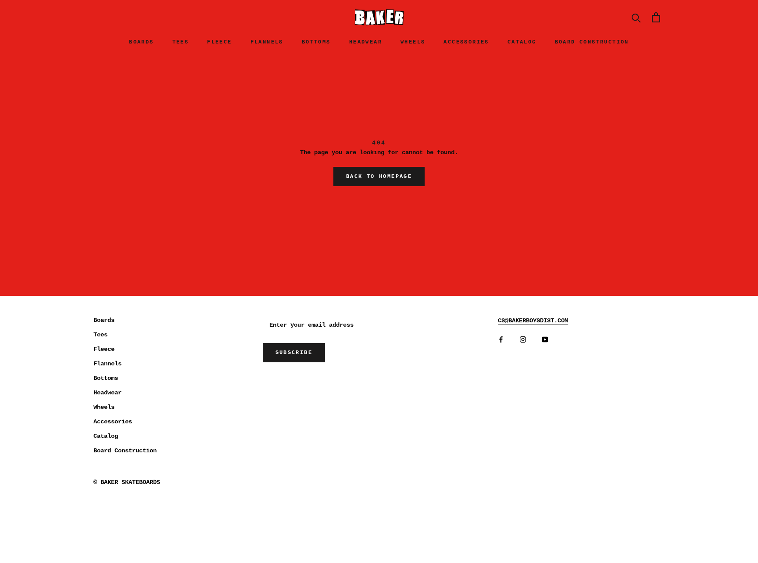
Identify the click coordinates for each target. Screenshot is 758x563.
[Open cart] (656, 17)
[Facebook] (501, 340)
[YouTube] (545, 340)
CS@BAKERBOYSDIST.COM (533, 320)
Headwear (365, 42)
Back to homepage (379, 176)
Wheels (412, 42)
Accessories (466, 42)
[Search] (636, 17)
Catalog (522, 42)
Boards (141, 42)
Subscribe (294, 353)
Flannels (266, 42)
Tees (180, 42)
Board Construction (592, 42)
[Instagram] (523, 340)
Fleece (219, 42)
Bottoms (316, 42)
